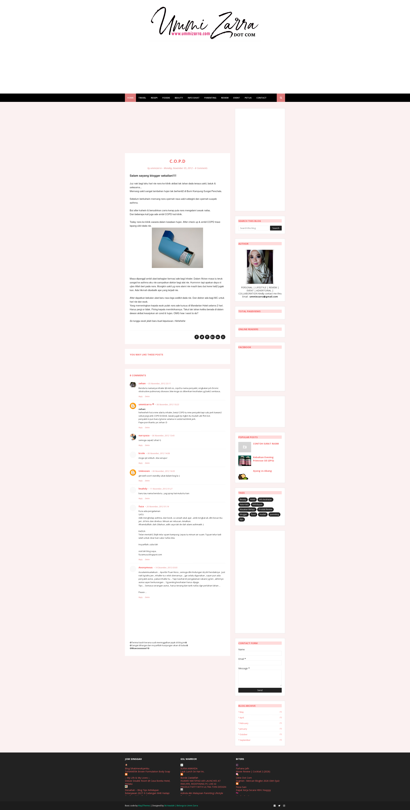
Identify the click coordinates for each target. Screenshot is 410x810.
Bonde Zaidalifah (189, 777)
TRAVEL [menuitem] (142, 97)
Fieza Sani (241, 787)
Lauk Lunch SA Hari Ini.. (192, 771)
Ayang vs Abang (262, 470)
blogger (243, 514)
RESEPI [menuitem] (154, 97)
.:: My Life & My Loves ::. (137, 777)
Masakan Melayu (247, 509)
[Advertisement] (205, 64)
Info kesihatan (265, 499)
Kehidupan (257, 504)
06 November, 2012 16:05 (163, 471)
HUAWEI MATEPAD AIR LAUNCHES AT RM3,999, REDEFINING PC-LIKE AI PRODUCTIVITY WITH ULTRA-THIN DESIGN (203, 783)
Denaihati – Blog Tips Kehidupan (142, 790)
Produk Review (265, 509)
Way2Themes (144, 805)
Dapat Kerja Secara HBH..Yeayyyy (253, 790)
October (261, 734)
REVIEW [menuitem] (225, 97)
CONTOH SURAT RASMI (266, 443)
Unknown (144, 471)
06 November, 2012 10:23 (168, 404)
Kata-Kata (244, 504)
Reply (141, 396)
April (261, 717)
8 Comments (201, 168)
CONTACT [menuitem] (261, 97)
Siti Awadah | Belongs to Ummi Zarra (181, 805)
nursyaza (144, 435)
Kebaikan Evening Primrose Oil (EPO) (263, 459)
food (253, 514)
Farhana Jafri (242, 768)
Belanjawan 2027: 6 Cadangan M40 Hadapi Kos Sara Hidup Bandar (147, 795)
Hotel (252, 499)
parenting (274, 514)
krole (142, 453)
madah (263, 514)
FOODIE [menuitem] (166, 97)
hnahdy (143, 488)
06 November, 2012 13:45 (163, 435)
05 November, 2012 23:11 (159, 383)
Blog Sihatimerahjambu (137, 768)
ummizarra (156, 168)
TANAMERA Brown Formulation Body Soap (147, 771)
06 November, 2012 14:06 (159, 453)
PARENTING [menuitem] (210, 97)
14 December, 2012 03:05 (166, 567)
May (261, 712)
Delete (147, 396)
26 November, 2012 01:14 (158, 506)
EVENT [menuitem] (236, 97)
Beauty (243, 499)
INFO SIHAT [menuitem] (194, 97)
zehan (142, 383)
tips (241, 519)
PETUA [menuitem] (248, 97)
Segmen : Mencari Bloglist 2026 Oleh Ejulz (257, 780)
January (261, 728)
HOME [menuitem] (130, 97)
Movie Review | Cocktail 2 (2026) (253, 771)
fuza (141, 506)
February (261, 723)
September (261, 740)
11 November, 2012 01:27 (161, 488)
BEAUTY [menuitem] (179, 97)
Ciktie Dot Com (244, 777)
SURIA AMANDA (188, 768)
